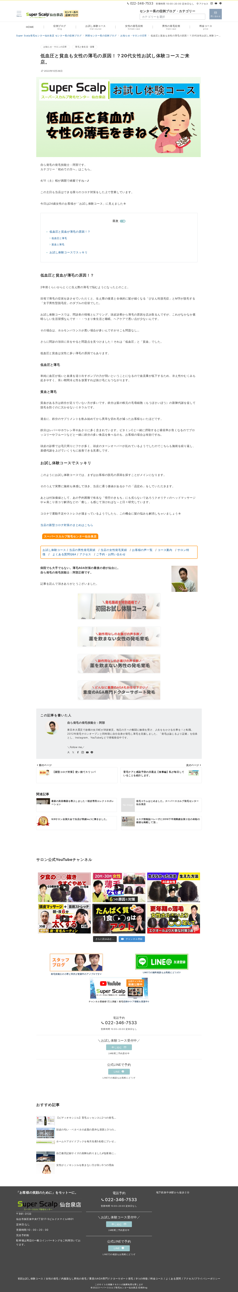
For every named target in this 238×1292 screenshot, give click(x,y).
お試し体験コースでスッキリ (68, 252)
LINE (117, 1071)
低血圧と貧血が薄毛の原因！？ (69, 231)
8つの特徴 (142, 1278)
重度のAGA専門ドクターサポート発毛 (111, 1278)
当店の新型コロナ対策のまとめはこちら (66, 525)
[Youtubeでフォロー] (216, 3)
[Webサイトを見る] (68, 752)
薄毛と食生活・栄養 (84, 47)
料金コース (156, 1278)
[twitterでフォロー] (73, 752)
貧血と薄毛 (58, 244)
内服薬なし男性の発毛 (74, 1278)
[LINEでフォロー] (220, 3)
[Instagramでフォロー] (211, 3)
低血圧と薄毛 (59, 238)
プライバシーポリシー (207, 1278)
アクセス (203, 3)
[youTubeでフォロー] (87, 752)
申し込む (117, 1047)
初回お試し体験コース (30, 1278)
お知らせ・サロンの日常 (55, 47)
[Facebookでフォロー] (78, 752)
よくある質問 (173, 1278)
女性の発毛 (52, 1278)
